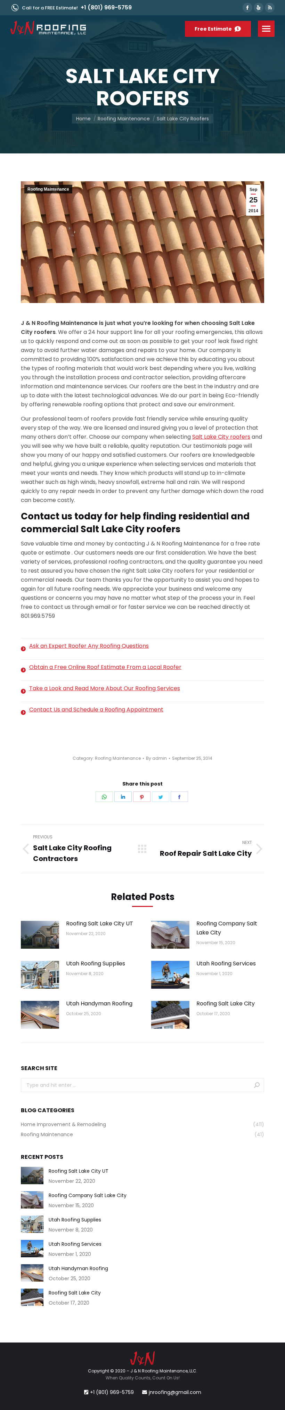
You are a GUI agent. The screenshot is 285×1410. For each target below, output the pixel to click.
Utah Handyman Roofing (99, 1003)
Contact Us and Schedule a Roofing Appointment (96, 710)
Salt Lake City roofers (221, 437)
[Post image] (40, 935)
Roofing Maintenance (48, 189)
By (156, 758)
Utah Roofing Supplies (95, 963)
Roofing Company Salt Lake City (226, 928)
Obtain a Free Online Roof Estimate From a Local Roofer (105, 667)
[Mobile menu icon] (266, 29)
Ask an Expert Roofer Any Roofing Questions (89, 646)
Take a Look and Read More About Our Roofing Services (104, 688)
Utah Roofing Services (226, 963)
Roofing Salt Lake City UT (99, 923)
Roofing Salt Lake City (225, 1003)
